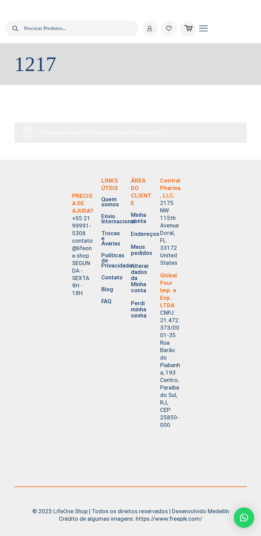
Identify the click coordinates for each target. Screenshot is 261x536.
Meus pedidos (141, 249)
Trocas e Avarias (110, 238)
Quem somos (110, 202)
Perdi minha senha (138, 309)
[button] (244, 517)
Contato (111, 277)
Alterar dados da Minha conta (140, 278)
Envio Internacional (111, 219)
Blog (107, 289)
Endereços (141, 233)
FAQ (106, 301)
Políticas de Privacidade (111, 260)
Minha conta (138, 217)
